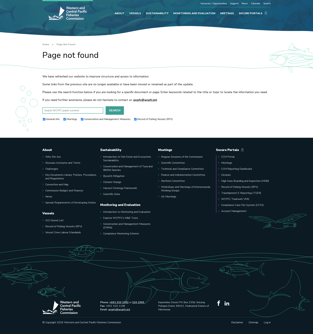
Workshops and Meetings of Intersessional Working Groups (185, 188)
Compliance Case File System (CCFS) (242, 205)
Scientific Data (111, 194)
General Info (53, 119)
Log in (267, 322)
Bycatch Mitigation (114, 176)
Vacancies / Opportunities (214, 3)
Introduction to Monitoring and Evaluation (126, 212)
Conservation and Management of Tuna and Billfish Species (128, 168)
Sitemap (253, 322)
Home (45, 44)
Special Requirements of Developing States (70, 202)
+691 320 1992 (119, 302)
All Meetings (168, 196)
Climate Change (112, 182)
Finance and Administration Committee (183, 175)
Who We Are (53, 157)
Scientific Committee (173, 163)
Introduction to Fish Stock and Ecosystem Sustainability (127, 158)
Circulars (226, 175)
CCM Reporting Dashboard (236, 169)
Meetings (72, 119)
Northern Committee (173, 181)
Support (234, 3)
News (245, 3)
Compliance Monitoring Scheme (121, 233)
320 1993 (138, 302)
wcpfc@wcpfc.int (145, 100)
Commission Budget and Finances (64, 190)
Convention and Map (56, 184)
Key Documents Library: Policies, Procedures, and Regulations (71, 176)
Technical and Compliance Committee (182, 169)
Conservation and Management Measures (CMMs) (126, 225)
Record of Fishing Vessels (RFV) (155, 119)
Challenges (51, 169)
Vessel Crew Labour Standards (63, 232)
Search (267, 3)
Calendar (255, 3)
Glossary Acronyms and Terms (62, 163)
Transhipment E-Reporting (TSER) (241, 193)
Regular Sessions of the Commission (182, 157)
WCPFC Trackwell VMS (235, 199)
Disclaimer (237, 322)
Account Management (233, 211)
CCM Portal (228, 157)
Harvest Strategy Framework (120, 188)
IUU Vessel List (54, 220)
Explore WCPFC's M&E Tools (120, 218)
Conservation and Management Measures (107, 119)
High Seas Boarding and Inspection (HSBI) (245, 181)
